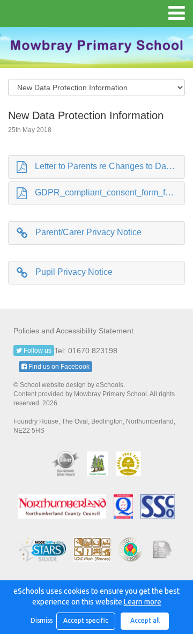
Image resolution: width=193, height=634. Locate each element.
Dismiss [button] (41, 620)
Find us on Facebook (58, 366)
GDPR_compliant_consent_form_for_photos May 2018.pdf (110, 192)
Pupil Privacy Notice (74, 271)
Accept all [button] (145, 620)
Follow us (36, 350)
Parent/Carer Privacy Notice (88, 232)
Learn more (142, 601)
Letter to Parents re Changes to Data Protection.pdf (110, 166)
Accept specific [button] (85, 620)
